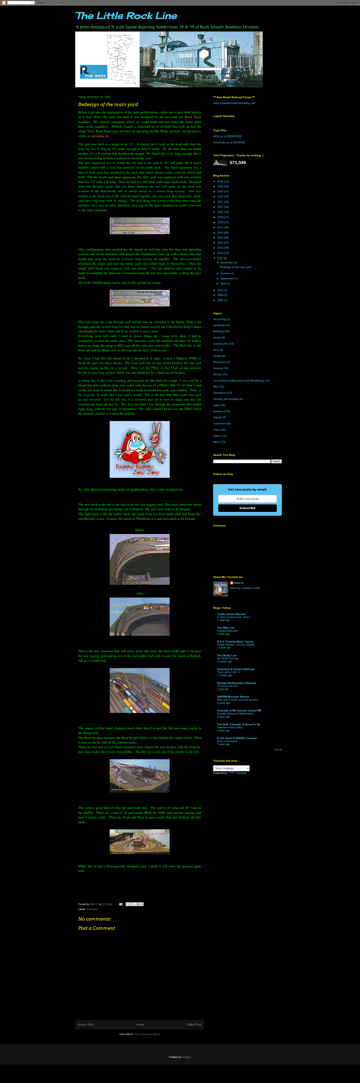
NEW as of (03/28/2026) (227, 136)
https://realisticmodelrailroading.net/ (234, 103)
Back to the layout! (227, 741)
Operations (219, 392)
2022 (220, 201)
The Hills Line (226, 627)
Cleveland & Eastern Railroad (235, 669)
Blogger (186, 1057)
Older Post (194, 1024)
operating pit (100, 135)
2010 (220, 290)
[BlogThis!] (131, 904)
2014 (220, 242)
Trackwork (92, 909)
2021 (220, 206)
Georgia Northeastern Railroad (236, 682)
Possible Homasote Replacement (235, 713)
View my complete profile (245, 587)
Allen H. (239, 582)
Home (140, 1024)
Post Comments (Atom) (147, 1034)
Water (216, 441)
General (218, 368)
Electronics (219, 362)
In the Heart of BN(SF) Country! (237, 738)
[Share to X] (134, 904)
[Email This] (127, 904)
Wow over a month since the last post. (238, 699)
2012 (220, 252)
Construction (220, 343)
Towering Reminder (227, 630)
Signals (217, 417)
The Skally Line (227, 655)
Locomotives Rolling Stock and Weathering (238, 380)
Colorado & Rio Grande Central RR (239, 710)
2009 (220, 295)
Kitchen (217, 374)
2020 (220, 211)
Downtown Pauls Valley (229, 727)
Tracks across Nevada (231, 614)
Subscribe (247, 508)
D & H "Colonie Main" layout (235, 641)
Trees (216, 429)
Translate (241, 772)
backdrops (219, 325)
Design (217, 355)
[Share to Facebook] (138, 904)
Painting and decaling (226, 398)
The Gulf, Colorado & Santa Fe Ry (238, 724)
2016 (220, 232)
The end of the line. (227, 686)
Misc (216, 386)
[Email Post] (120, 904)
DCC (216, 349)
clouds (217, 337)
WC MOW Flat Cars (228, 658)
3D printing (219, 319)
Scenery (218, 411)
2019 (220, 217)
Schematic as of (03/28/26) (229, 142)
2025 (220, 186)
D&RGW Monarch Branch (233, 696)
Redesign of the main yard (235, 267)
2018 (220, 222)
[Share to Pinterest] (142, 904)
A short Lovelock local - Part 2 (233, 617)
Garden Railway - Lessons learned (235, 644)
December (227, 262)
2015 (220, 237)
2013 (220, 247)
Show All (278, 750)
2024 (220, 191)
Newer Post (86, 1024)
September (227, 278)
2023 (220, 196)
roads (216, 405)
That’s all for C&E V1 (228, 672)
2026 (220, 181)
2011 (220, 258)
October (225, 273)
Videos (217, 435)
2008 (220, 300)
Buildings (218, 331)
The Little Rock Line (126, 15)
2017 (220, 227)
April (223, 283)
